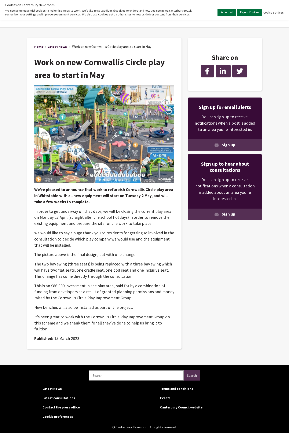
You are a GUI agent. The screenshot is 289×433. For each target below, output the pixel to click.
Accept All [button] (226, 12)
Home (39, 46)
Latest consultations (59, 398)
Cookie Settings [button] (273, 12)
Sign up (228, 144)
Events (165, 398)
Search (192, 375)
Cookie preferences (58, 416)
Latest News (57, 46)
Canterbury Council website (181, 407)
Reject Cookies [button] (249, 12)
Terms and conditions (176, 388)
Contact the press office (61, 407)
